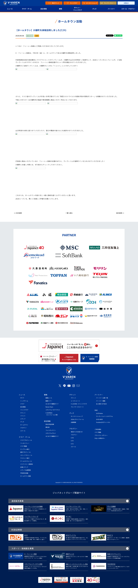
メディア (22, 419)
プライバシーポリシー (101, 435)
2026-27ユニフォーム (77, 419)
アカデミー (23, 427)
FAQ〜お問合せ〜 (100, 438)
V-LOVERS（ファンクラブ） (79, 404)
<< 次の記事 (18, 213)
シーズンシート (75, 401)
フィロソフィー (24, 443)
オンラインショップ (77, 416)
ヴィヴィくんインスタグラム (104, 416)
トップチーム (24, 401)
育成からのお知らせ (77, 432)
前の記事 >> (120, 213)
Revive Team (49, 407)
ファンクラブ (24, 410)
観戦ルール (49, 398)
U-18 (72, 437)
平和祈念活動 (24, 473)
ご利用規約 (98, 429)
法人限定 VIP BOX (101, 404)
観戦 (60, 9)
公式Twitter (99, 413)
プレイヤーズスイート (77, 407)
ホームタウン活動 (25, 476)
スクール (22, 431)
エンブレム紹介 (24, 449)
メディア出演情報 (25, 470)
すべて (22, 398)
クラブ (22, 404)
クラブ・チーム (27, 9)
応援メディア (24, 467)
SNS (96, 410)
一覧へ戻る (69, 213)
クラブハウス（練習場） (27, 464)
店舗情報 (73, 422)
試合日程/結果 (50, 424)
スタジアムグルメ (51, 433)
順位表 (48, 427)
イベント (22, 416)
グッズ (94, 9)
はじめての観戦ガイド (52, 404)
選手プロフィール (25, 452)
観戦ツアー (49, 401)
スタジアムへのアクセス (53, 410)
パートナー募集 (100, 401)
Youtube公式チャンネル (103, 422)
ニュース (10, 9)
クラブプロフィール (26, 440)
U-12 (72, 443)
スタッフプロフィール (26, 455)
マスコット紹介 (24, 458)
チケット (23, 413)
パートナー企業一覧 (102, 398)
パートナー (111, 9)
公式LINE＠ (99, 419)
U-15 (72, 440)
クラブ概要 (23, 446)
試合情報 (44, 9)
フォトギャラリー (51, 430)
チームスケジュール (26, 461)
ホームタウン (24, 425)
